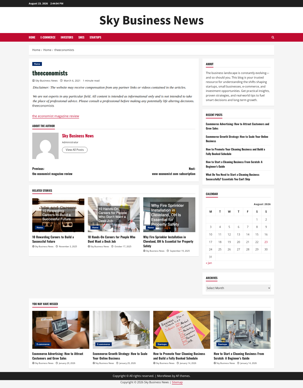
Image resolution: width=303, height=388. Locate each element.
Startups (95, 37)
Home (32, 37)
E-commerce (48, 37)
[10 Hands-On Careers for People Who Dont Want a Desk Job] (114, 214)
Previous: (52, 171)
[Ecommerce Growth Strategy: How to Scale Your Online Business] (121, 330)
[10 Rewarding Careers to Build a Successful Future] (58, 214)
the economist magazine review (55, 116)
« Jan (209, 263)
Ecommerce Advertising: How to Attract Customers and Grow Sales (57, 355)
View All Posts (75, 150)
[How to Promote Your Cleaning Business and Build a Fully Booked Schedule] (181, 330)
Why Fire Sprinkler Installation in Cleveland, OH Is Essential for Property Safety (168, 241)
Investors (67, 37)
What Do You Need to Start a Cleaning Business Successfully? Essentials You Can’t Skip (232, 176)
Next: (173, 171)
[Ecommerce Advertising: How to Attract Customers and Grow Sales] (60, 330)
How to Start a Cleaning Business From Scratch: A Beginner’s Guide (239, 355)
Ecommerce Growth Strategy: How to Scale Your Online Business (120, 355)
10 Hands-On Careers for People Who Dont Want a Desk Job (111, 239)
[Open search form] (273, 37)
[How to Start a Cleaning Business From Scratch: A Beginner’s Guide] (242, 330)
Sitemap (177, 382)
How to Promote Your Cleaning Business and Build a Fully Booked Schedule (179, 355)
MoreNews (164, 376)
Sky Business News (151, 20)
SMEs (81, 37)
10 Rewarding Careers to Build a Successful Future (53, 239)
